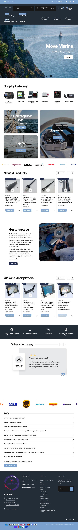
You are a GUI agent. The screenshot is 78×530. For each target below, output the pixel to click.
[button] (69, 8)
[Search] (31, 8)
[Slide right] (72, 173)
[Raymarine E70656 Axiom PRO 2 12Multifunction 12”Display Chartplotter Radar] (65, 295)
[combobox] (23, 8)
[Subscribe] (71, 489)
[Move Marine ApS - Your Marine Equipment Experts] (11, 490)
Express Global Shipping (30, 333)
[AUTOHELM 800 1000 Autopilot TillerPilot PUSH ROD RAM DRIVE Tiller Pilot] (48, 190)
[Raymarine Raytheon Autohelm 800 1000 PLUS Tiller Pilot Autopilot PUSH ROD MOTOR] (30, 190)
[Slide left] (68, 173)
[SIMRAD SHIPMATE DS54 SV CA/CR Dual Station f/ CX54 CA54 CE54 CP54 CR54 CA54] (48, 295)
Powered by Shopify (70, 524)
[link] (9, 2)
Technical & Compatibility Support (66, 334)
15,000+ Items (48, 333)
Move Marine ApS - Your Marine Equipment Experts (57, 524)
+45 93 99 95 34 (10, 502)
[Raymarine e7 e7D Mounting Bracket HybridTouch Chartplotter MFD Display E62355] (30, 295)
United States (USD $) (56, 1)
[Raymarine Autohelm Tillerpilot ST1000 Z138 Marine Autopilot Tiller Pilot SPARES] (12, 190)
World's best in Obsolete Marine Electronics (12, 334)
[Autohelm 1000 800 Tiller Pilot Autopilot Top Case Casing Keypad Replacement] (65, 190)
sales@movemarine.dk (11, 509)
